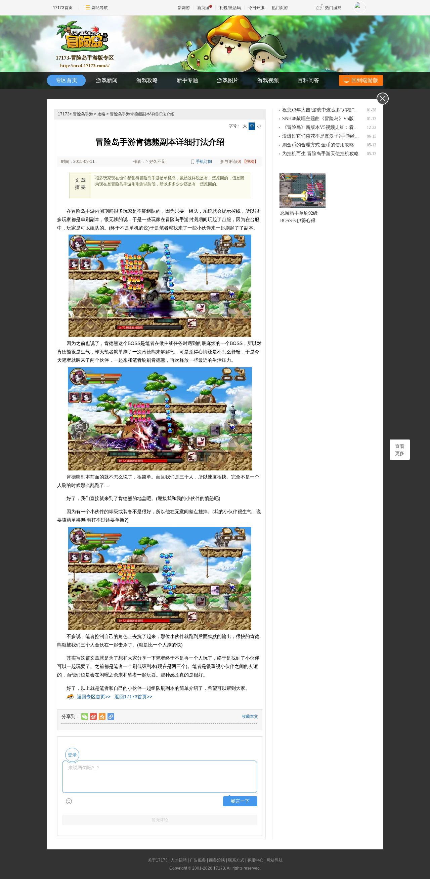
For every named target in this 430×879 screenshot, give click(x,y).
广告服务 (198, 860)
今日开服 (256, 7)
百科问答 (308, 80)
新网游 (184, 7)
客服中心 (255, 860)
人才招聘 (179, 860)
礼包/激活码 (230, 7)
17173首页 (63, 7)
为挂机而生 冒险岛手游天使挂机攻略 (320, 153)
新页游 (203, 7)
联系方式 (236, 860)
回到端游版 (364, 80)
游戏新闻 (107, 80)
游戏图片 (228, 80)
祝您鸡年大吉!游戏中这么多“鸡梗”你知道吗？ (329, 109)
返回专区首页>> (94, 696)
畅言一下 (240, 801)
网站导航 (100, 7)
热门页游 (280, 7)
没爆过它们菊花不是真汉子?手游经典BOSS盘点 (331, 136)
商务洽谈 (217, 860)
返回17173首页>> (133, 696)
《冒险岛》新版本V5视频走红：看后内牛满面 (329, 127)
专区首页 (66, 80)
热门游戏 (333, 7)
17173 (64, 114)
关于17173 (158, 860)
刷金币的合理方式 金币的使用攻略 (318, 144)
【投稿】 (250, 161)
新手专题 (187, 80)
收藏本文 (250, 716)
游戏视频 (268, 80)
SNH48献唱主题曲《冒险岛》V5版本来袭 (325, 118)
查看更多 (399, 450)
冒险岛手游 (83, 114)
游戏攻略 (147, 80)
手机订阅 (204, 161)
